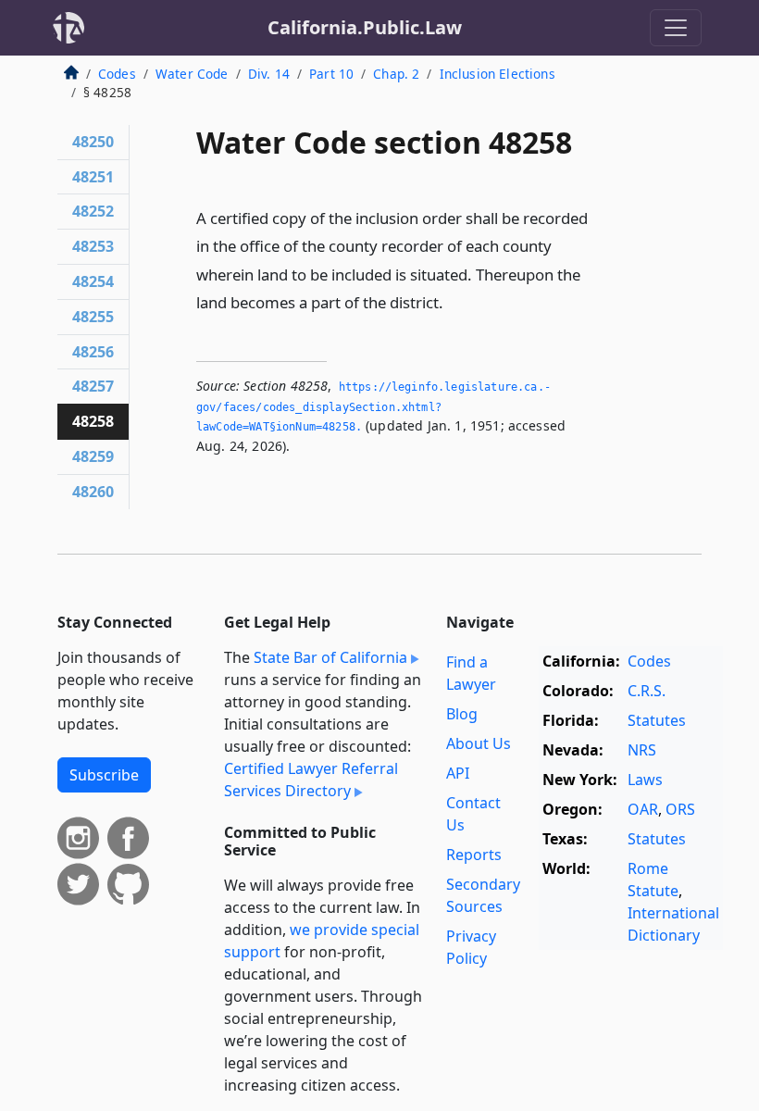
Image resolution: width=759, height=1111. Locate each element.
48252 (93, 211)
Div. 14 (269, 73)
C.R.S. (647, 690)
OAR (643, 809)
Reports (474, 854)
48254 (93, 281)
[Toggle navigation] (676, 27)
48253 (93, 246)
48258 (93, 421)
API (457, 773)
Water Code (192, 73)
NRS (642, 750)
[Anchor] (453, 301)
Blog (462, 714)
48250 (93, 141)
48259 (93, 456)
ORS (680, 809)
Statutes (657, 720)
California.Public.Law (365, 27)
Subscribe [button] (104, 775)
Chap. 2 (396, 73)
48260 (93, 491)
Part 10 (331, 73)
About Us (478, 743)
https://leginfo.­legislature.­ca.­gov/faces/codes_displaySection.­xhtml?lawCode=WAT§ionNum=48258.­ (373, 407)
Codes (117, 73)
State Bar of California (330, 657)
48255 (93, 316)
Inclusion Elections (497, 73)
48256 (93, 352)
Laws (645, 779)
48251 (93, 177)
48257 (93, 386)
